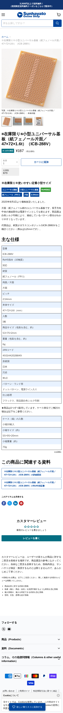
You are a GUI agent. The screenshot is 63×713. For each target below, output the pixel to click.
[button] (27, 707)
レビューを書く (31, 538)
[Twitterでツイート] (9, 503)
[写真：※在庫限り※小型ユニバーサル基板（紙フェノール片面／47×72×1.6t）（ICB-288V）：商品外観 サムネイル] (39, 121)
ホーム (5, 36)
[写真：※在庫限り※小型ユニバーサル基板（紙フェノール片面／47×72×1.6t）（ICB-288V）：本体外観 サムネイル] (6, 121)
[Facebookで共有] (4, 503)
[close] (58, 695)
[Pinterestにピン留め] (21, 503)
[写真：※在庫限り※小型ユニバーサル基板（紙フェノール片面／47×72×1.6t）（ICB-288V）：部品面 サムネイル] (28, 121)
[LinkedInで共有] (15, 503)
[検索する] (57, 23)
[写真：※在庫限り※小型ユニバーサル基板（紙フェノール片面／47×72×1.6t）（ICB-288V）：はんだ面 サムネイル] (17, 121)
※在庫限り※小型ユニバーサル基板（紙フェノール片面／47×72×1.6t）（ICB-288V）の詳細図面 (30, 473)
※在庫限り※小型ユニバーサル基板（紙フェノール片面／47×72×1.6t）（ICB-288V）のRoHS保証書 (30, 484)
